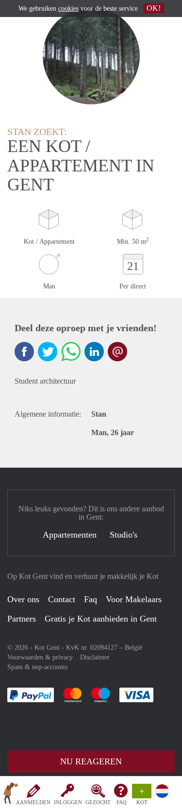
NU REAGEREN (91, 761)
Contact (61, 599)
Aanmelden (33, 802)
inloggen (68, 802)
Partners (21, 619)
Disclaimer (95, 657)
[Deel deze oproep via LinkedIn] (94, 351)
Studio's (123, 535)
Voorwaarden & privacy (40, 657)
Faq (90, 599)
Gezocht (98, 802)
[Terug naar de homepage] (10, 795)
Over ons (23, 599)
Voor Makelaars (134, 599)
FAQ (121, 802)
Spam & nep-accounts (37, 667)
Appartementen (70, 535)
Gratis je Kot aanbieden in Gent (101, 619)
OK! (154, 8)
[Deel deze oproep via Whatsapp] (71, 351)
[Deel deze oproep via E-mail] (117, 351)
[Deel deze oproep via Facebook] (24, 351)
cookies (68, 8)
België (133, 647)
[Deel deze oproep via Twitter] (47, 351)
